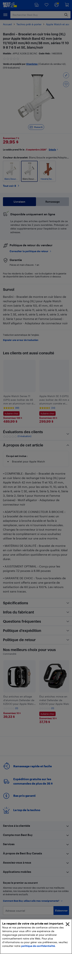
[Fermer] (68, 924)
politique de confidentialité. (38, 945)
